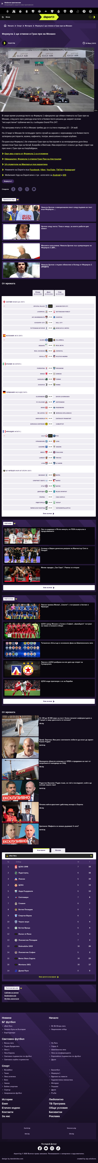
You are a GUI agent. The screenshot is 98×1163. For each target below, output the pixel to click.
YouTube (51, 170)
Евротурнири (9, 1033)
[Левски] (14, 11)
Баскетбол (55, 1070)
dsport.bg (11, 43)
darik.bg (42, 745)
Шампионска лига (58, 1050)
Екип (5, 1103)
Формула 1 (8, 181)
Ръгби (53, 1093)
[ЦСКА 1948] (26, 11)
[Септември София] (46, 11)
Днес (49, 293)
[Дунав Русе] (78, 11)
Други (53, 1060)
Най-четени (8, 599)
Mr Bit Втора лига (18, 471)
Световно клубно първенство (16, 1060)
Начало (11, 26)
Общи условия (58, 1107)
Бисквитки (55, 1112)
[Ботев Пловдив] (39, 11)
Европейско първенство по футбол (66, 1056)
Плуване (54, 1086)
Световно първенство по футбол (18, 1056)
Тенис (6, 1073)
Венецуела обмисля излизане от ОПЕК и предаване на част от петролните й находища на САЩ (65, 762)
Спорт (19, 26)
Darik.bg (27, 1128)
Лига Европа (9, 1053)
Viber (43, 170)
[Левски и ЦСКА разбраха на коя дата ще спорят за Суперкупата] (48, 669)
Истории (7, 1099)
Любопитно (56, 1099)
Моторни (28, 26)
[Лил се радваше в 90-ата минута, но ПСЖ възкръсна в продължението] (48, 536)
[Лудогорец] (7, 11)
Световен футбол (13, 1039)
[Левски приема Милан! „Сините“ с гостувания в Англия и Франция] (48, 611)
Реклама (54, 1116)
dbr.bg (41, 723)
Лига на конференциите (61, 1053)
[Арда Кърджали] (33, 11)
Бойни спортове (11, 1086)
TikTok (59, 170)
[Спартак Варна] (52, 11)
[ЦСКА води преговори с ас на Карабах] (48, 688)
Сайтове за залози (11, 993)
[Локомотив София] (90, 11)
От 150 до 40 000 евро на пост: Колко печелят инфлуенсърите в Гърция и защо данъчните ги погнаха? (65, 719)
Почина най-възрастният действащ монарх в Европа (61, 804)
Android (57, 175)
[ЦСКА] (20, 11)
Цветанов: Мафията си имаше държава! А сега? (59, 826)
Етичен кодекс (11, 1107)
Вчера (38, 293)
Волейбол (8, 1070)
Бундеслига (16, 392)
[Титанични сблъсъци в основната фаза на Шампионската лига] (48, 649)
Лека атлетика (10, 1076)
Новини (6, 1017)
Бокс (6, 1080)
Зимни (7, 1083)
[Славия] (58, 11)
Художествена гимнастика (62, 1080)
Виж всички (47, 513)
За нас (6, 1116)
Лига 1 (13, 431)
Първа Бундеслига (11, 1046)
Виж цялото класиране (47, 977)
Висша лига (15, 302)
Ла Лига (14, 336)
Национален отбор (59, 1029)
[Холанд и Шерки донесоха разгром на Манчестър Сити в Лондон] (48, 555)
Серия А (13, 364)
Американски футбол (13, 1093)
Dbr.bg (71, 1134)
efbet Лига (8, 1026)
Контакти (7, 1112)
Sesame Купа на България (15, 1029)
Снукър (7, 1090)
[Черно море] (65, 11)
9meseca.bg (71, 1128)
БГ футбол (9, 1022)
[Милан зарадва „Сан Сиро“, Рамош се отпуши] (48, 574)
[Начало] (5, 26)
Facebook (34, 170)
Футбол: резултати (11, 999)
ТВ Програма (57, 1103)
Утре (60, 293)
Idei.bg (27, 1134)
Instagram (70, 170)
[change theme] (93, 17)
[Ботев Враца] (71, 11)
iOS (64, 175)
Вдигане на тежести (59, 1076)
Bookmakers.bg (10, 996)
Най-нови (7, 523)
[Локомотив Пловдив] (84, 11)
